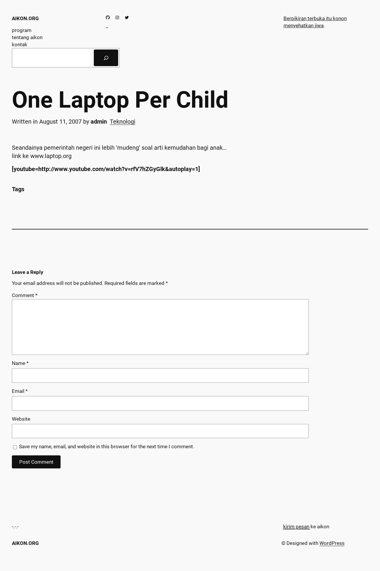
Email (20, 391)
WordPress (332, 543)
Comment (24, 295)
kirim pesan (296, 526)
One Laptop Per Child (120, 100)
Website (21, 419)
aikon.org (25, 18)
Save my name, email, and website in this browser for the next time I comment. (106, 446)
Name (20, 363)
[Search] (106, 58)
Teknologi (122, 121)
